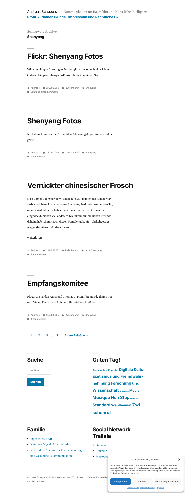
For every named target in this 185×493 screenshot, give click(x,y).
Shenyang (90, 87)
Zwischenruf (72, 87)
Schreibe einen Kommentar (45, 91)
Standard (101, 405)
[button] (179, 459)
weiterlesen (35, 238)
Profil (31, 17)
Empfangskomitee (57, 283)
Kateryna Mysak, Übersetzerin (50, 444)
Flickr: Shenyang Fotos (65, 56)
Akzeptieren (120, 481)
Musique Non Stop (111, 397)
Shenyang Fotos (54, 120)
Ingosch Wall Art (41, 439)
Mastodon (102, 456)
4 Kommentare (38, 156)
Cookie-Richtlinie (133, 488)
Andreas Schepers (42, 11)
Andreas (35, 87)
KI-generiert (124, 391)
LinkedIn (101, 451)
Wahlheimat (121, 405)
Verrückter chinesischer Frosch (80, 185)
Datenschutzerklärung (147, 488)
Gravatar (101, 445)
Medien (135, 390)
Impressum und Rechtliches (91, 17)
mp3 (87, 250)
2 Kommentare (38, 254)
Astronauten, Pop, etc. (105, 370)
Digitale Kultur (132, 369)
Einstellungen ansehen (167, 481)
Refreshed (134, 398)
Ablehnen (142, 481)
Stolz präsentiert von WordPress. (66, 477)
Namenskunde (53, 17)
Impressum (160, 488)
